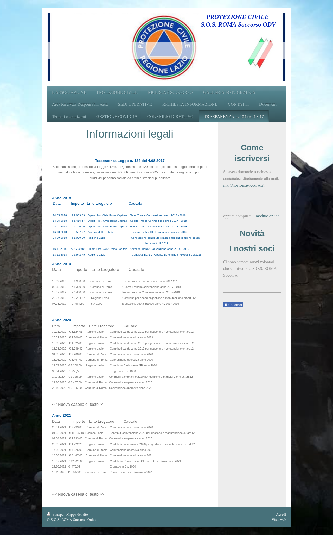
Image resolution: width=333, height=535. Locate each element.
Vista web (279, 519)
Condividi (235, 305)
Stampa (58, 514)
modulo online (267, 216)
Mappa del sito (77, 514)
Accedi (281, 514)
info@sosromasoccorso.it (243, 185)
